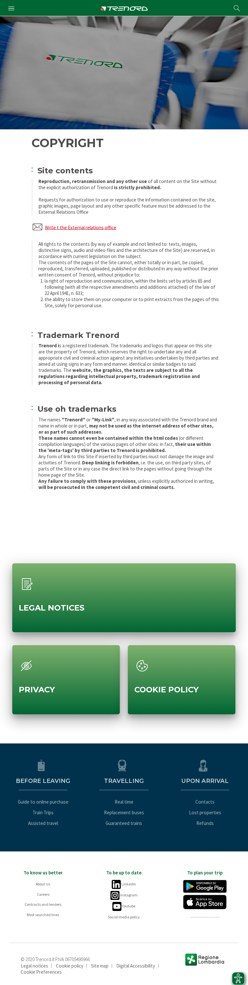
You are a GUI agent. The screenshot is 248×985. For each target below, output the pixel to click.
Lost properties (205, 812)
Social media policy (124, 917)
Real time (124, 802)
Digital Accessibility (135, 966)
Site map (99, 966)
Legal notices (34, 966)
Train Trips (43, 812)
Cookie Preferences (41, 972)
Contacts (204, 802)
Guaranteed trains (124, 823)
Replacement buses (124, 812)
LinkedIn (128, 884)
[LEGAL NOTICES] (124, 568)
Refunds (205, 823)
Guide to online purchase (43, 802)
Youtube (128, 906)
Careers (43, 894)
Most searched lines (43, 914)
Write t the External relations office (80, 227)
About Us (43, 884)
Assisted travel (43, 823)
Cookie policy (69, 966)
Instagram (128, 895)
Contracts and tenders (43, 904)
